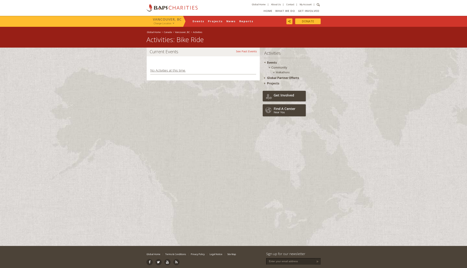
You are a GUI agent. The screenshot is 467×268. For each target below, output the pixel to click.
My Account (306, 4)
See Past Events (246, 51)
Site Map (231, 254)
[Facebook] (149, 262)
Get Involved (308, 11)
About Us (276, 4)
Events (198, 21)
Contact (290, 4)
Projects (215, 21)
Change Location (162, 23)
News (231, 21)
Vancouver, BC (167, 19)
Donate (308, 21)
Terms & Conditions (175, 254)
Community (279, 67)
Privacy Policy (198, 254)
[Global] (462, 117)
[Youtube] (167, 262)
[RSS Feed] (176, 262)
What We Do (285, 11)
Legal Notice (216, 254)
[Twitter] (158, 262)
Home (268, 11)
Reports (246, 21)
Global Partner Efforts (283, 78)
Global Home (259, 4)
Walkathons (283, 72)
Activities (197, 32)
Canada (168, 32)
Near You (284, 110)
